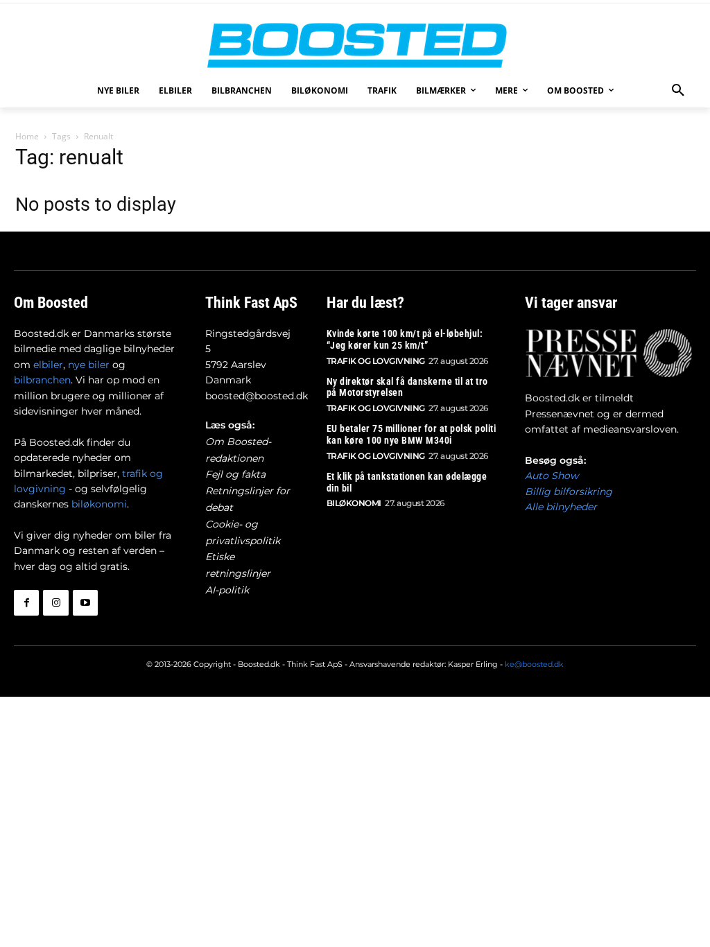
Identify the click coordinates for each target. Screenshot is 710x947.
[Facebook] (26, 602)
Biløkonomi (354, 503)
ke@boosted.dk (534, 664)
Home (27, 136)
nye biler (89, 364)
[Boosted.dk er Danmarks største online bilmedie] (355, 45)
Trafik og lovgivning (376, 361)
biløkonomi (99, 504)
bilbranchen (42, 380)
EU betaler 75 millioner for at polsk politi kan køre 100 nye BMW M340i (411, 434)
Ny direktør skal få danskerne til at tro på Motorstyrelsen (407, 387)
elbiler (48, 364)
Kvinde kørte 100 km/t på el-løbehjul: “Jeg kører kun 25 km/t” (405, 339)
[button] (678, 90)
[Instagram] (55, 602)
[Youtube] (85, 602)
